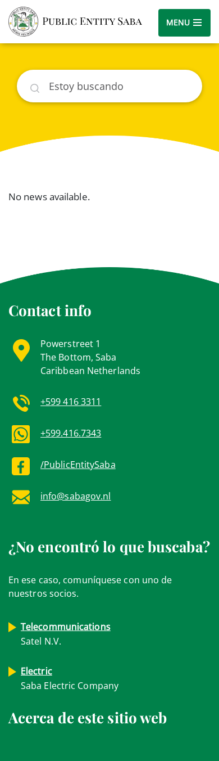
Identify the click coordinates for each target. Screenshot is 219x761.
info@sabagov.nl (75, 496)
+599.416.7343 (70, 433)
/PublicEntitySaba (78, 464)
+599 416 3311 (70, 401)
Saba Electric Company (69, 678)
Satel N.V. (66, 633)
